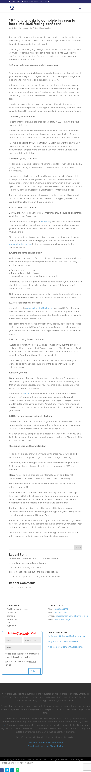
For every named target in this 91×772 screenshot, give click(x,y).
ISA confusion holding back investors (26, 567)
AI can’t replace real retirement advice (28, 563)
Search (78, 547)
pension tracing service (20, 244)
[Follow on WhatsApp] (17, 770)
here (4, 725)
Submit (34, 671)
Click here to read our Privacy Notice (45, 742)
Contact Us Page (62, 619)
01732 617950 (61, 612)
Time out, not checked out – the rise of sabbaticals (33, 572)
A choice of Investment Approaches (65, 647)
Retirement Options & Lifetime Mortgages (68, 636)
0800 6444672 (61, 609)
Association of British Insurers (39, 308)
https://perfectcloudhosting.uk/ (17, 763)
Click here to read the (20, 663)
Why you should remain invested (63, 641)
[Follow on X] (7, 770)
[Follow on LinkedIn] (12, 770)
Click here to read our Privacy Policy (45, 746)
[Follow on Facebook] (2, 770)
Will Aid (26, 393)
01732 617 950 (15, 2)
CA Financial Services (20, 28)
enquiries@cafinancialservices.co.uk (71, 616)
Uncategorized (45, 28)
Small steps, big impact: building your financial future (34, 576)
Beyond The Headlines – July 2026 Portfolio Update (33, 558)
